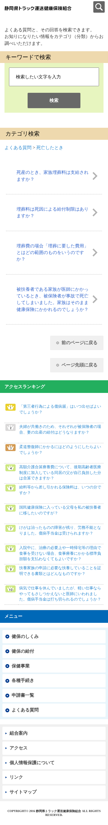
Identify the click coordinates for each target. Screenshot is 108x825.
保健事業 (21, 665)
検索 (54, 100)
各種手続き (23, 680)
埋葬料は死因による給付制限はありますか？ (52, 212)
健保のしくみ (25, 636)
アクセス (19, 747)
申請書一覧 (23, 695)
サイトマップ (23, 791)
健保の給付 (23, 651)
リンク (16, 777)
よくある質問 (18, 147)
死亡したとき (49, 147)
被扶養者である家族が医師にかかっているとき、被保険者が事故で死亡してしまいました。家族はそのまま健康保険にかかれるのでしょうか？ (52, 299)
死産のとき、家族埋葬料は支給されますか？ (52, 175)
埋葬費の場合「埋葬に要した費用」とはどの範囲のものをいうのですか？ (52, 252)
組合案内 (19, 733)
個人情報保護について (32, 762)
